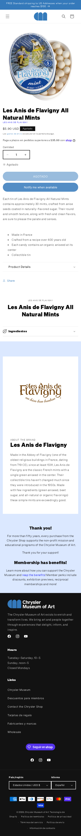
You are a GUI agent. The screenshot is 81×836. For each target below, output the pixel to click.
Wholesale (14, 732)
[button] (7, 16)
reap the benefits (33, 575)
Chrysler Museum (19, 689)
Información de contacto (42, 828)
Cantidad (8, 147)
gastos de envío (14, 134)
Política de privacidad (59, 816)
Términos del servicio (31, 822)
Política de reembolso (32, 816)
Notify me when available (40, 187)
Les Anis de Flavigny (15, 122)
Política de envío (55, 822)
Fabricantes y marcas (22, 723)
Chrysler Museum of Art (37, 812)
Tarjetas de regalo (20, 715)
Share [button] (11, 280)
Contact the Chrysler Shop (25, 706)
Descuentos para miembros (26, 698)
